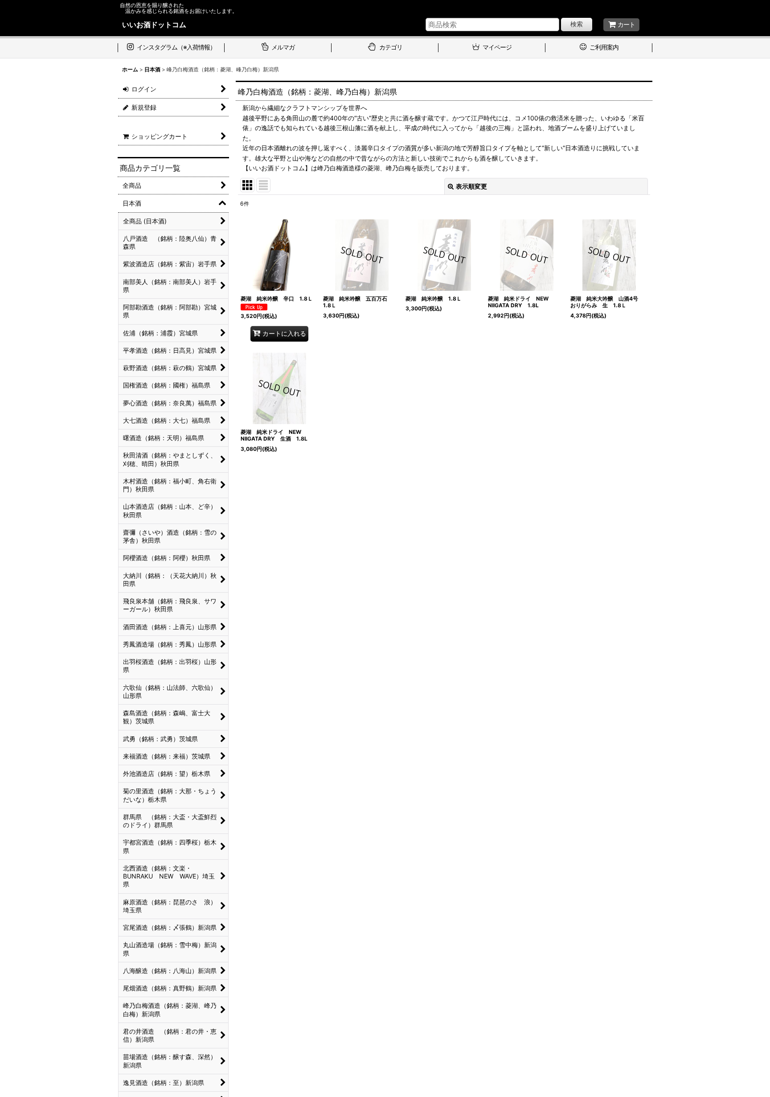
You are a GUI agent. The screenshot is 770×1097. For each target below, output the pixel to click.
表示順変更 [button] (471, 186)
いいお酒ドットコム (154, 24)
